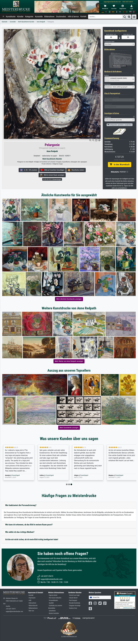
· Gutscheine (52, 611)
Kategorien (29, 16)
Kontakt (83, 16)
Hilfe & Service (73, 16)
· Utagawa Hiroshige (74, 605)
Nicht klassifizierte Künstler (26, 22)
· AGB (29, 600)
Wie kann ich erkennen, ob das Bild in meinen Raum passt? (29, 524)
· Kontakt (30, 595)
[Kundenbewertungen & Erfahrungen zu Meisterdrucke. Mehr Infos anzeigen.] (124, 600)
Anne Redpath (41, 22)
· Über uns (31, 611)
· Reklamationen (33, 608)
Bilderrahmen (49, 16)
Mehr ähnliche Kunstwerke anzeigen (69, 299)
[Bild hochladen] (134, 17)
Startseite (4, 22)
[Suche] (124, 17)
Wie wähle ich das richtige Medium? (19, 532)
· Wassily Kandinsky (74, 603)
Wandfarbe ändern (77, 170)
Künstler (20, 16)
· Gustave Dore (72, 608)
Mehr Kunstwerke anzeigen (69, 428)
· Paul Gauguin (72, 600)
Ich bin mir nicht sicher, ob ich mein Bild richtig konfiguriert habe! (31, 539)
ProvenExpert (16, 475)
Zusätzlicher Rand (109, 41)
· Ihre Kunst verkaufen (54, 598)
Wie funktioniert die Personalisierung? (20, 505)
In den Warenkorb (120, 164)
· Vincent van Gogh (74, 595)
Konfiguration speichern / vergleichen (120, 125)
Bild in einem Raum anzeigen (53, 175)
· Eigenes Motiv (52, 595)
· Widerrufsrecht (32, 605)
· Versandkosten (53, 600)
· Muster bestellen (53, 613)
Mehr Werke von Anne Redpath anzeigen (69, 361)
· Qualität (51, 603)
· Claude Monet (73, 598)
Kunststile (39, 16)
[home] (3, 17)
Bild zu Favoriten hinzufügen (53, 170)
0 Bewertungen (56, 179)
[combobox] (119, 44)
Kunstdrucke (10, 16)
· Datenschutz (32, 603)
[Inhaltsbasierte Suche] (129, 17)
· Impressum (31, 598)
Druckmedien (61, 16)
